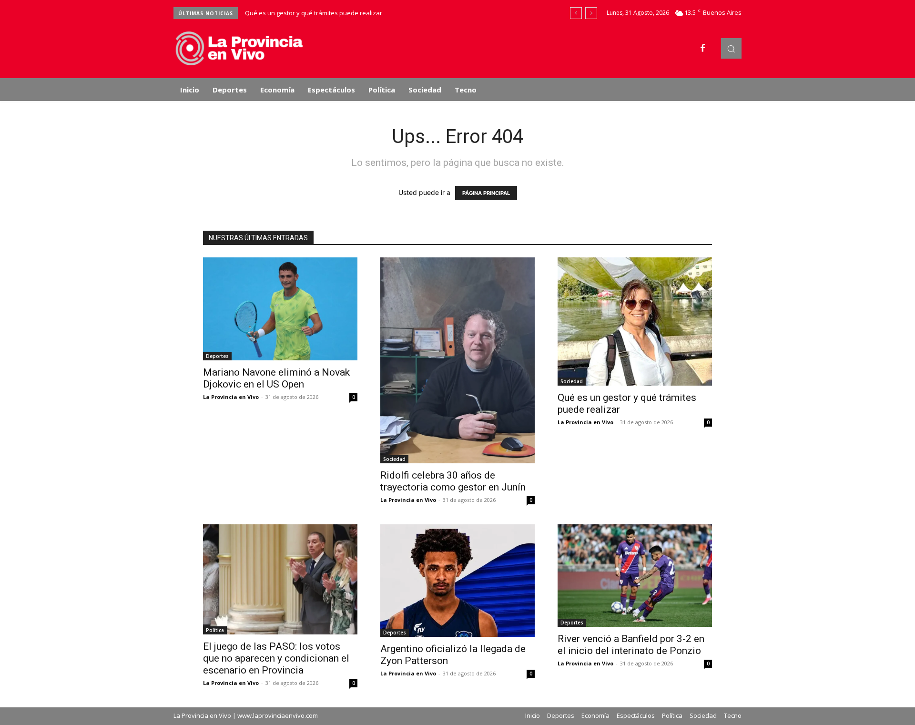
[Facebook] (703, 48)
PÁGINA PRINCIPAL (486, 193)
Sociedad (394, 459)
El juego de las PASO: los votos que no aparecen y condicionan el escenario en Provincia (276, 658)
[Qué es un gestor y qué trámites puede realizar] (635, 321)
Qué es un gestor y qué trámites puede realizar (313, 13)
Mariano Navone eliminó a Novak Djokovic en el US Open (276, 378)
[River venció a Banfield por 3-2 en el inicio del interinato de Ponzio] (635, 575)
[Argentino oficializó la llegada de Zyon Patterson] (457, 580)
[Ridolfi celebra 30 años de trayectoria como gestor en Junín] (457, 360)
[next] (591, 13)
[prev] (576, 13)
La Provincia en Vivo (231, 396)
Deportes (217, 356)
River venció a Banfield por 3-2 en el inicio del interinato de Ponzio (631, 644)
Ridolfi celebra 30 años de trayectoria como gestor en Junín (453, 481)
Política (215, 630)
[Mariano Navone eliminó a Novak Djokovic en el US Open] (280, 308)
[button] (731, 48)
